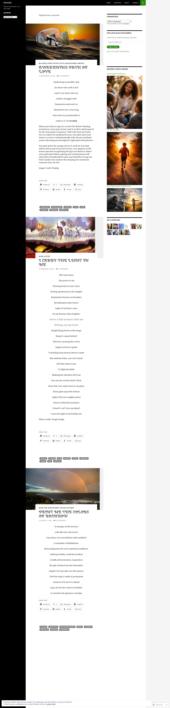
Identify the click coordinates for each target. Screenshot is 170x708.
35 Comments (63, 269)
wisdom (54, 629)
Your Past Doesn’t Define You (119, 186)
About (126, 3)
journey (68, 207)
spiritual (64, 210)
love (76, 207)
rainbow (88, 627)
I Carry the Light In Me (64, 262)
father (52, 458)
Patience (44, 210)
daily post (53, 627)
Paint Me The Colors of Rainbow (64, 514)
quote (62, 63)
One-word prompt (51, 508)
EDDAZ (7, 2)
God (59, 458)
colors (43, 627)
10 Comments (60, 520)
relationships (71, 63)
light (75, 458)
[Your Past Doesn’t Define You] (124, 200)
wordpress (64, 629)
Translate (125, 24)
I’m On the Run (113, 130)
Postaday (70, 508)
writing (81, 63)
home (49, 63)
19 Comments (64, 76)
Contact (135, 3)
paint (80, 627)
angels (43, 458)
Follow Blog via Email (119, 33)
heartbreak (57, 207)
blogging (43, 63)
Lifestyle (117, 3)
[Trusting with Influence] (124, 102)
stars (43, 461)
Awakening (45, 207)
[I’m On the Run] (124, 158)
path (82, 207)
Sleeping (54, 210)
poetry (56, 63)
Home (108, 3)
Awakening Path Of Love (63, 69)
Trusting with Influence (116, 74)
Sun (49, 461)
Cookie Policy (51, 704)
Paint (52, 587)
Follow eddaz (113, 47)
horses (67, 458)
